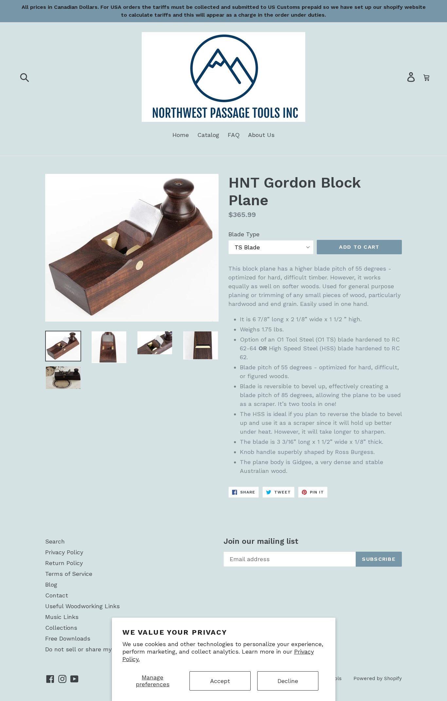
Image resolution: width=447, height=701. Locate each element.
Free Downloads (67, 638)
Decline (287, 680)
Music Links (62, 616)
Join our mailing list (261, 541)
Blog (51, 584)
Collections (61, 627)
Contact (56, 595)
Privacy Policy (64, 552)
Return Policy (64, 562)
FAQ (234, 134)
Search (55, 541)
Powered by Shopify (377, 678)
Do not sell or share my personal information (108, 649)
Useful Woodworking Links (82, 606)
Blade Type (243, 234)
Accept (220, 680)
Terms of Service (68, 573)
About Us (261, 134)
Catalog (208, 134)
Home (180, 134)
